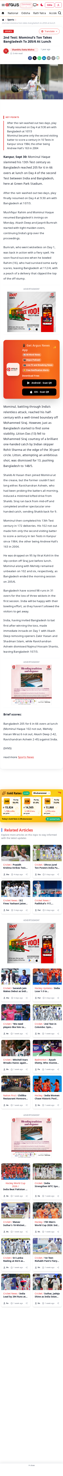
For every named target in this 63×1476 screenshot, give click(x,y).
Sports (10, 19)
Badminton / (41, 1059)
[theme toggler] (41, 5)
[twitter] (35, 58)
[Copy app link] (53, 58)
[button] (11, 806)
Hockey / (39, 1095)
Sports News (26, 757)
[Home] (3, 20)
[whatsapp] (39, 58)
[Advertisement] (31, 1471)
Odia (49, 4)
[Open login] (58, 5)
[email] (49, 58)
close (31, 1465)
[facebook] (30, 58)
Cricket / (7, 864)
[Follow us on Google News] (58, 58)
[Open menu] (2, 5)
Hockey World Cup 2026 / (15, 1185)
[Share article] (26, 874)
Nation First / (10, 1095)
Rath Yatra (39, 13)
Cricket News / (11, 900)
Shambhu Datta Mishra (23, 49)
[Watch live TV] (35, 5)
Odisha (25, 13)
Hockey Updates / (44, 988)
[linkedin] (44, 58)
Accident (54, 13)
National (13, 13)
